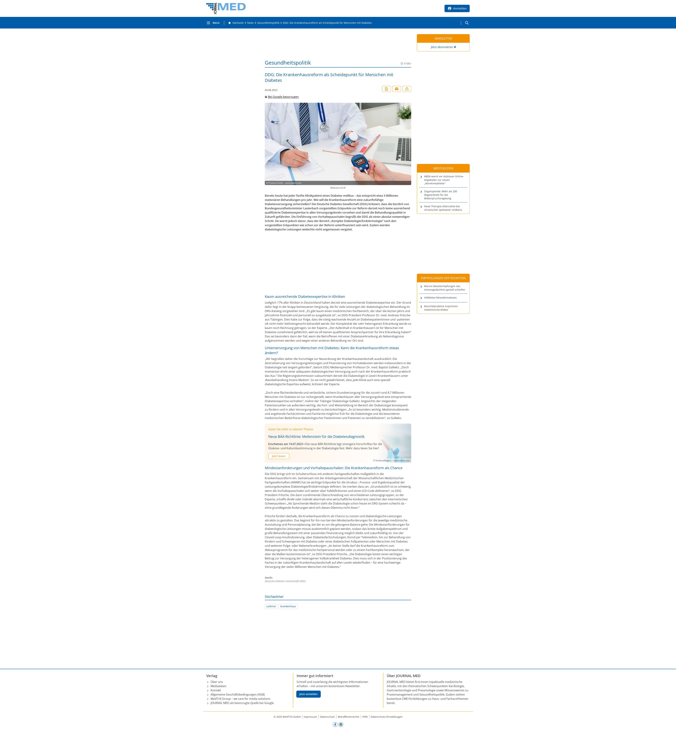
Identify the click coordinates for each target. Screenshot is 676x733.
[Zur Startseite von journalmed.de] (226, 8)
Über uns (217, 682)
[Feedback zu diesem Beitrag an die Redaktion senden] (406, 89)
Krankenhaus (288, 606)
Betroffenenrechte (348, 716)
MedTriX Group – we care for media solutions (240, 699)
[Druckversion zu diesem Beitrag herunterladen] (386, 89)
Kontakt (216, 690)
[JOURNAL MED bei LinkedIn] (341, 724)
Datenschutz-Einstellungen (387, 716)
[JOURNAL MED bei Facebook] (335, 724)
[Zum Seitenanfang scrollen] (669, 726)
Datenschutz (327, 716)
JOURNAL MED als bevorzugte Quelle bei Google (242, 703)
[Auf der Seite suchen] (467, 23)
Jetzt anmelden (308, 694)
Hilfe (365, 716)
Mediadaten (218, 686)
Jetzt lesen (279, 456)
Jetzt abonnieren (442, 47)
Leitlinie (271, 606)
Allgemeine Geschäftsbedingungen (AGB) (238, 694)
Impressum (310, 716)
